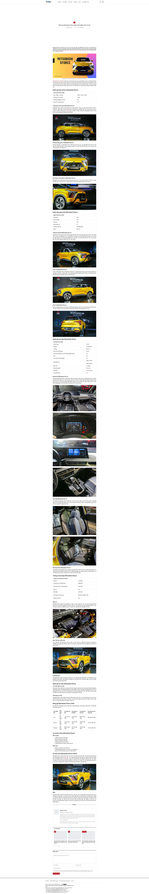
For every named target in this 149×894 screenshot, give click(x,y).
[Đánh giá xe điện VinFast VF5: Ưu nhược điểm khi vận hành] (74, 835)
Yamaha (88, 370)
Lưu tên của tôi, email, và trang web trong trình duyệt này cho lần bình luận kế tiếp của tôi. (73, 871)
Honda (68, 110)
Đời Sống (75, 1)
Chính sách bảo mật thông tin (64, 880)
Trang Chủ (59, 1)
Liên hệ (72, 880)
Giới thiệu (47, 880)
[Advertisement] (74, 12)
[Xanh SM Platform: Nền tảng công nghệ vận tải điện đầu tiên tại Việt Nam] (88, 835)
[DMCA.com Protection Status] (64, 884)
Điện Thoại (70, 1)
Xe (74, 22)
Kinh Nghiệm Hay (85, 1)
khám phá (66, 757)
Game (80, 1)
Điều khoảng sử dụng (54, 880)
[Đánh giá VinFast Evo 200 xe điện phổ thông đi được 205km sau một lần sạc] (60, 835)
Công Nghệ (65, 1)
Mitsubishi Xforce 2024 (58, 81)
